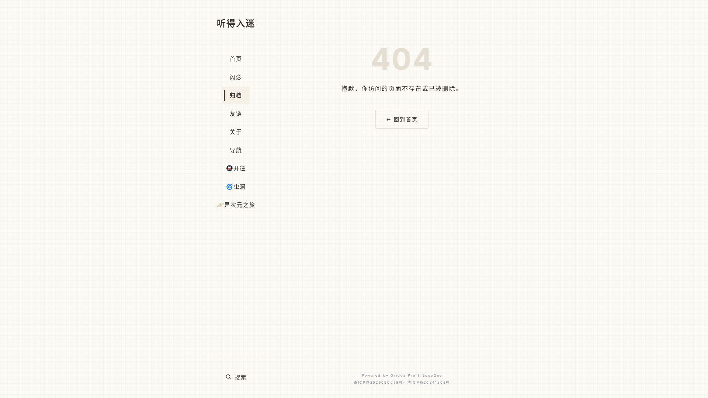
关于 (236, 131)
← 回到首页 (402, 119)
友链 (236, 113)
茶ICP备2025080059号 (378, 382)
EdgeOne (432, 375)
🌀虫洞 (236, 186)
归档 (236, 95)
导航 (236, 150)
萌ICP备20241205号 (428, 382)
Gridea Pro (403, 375)
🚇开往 (236, 168)
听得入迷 (236, 23)
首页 (236, 58)
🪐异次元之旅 (236, 204)
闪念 (236, 77)
